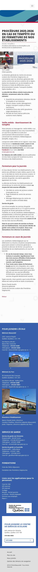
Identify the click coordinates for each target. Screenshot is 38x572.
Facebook (5, 150)
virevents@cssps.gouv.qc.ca (18, 444)
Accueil (4, 44)
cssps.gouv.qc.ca (8, 152)
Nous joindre (11, 558)
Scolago (4, 490)
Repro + (4, 498)
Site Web (9, 540)
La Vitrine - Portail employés (11, 494)
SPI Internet (6, 488)
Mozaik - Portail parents (10, 492)
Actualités (11, 44)
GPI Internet (6, 486)
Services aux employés (9, 496)
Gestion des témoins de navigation (19, 561)
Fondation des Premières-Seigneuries (14, 470)
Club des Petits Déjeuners (11, 467)
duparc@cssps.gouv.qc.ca (17, 387)
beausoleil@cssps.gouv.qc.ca (18, 350)
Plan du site (11, 555)
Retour (4, 296)
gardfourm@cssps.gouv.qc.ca (19, 455)
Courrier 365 (6, 484)
